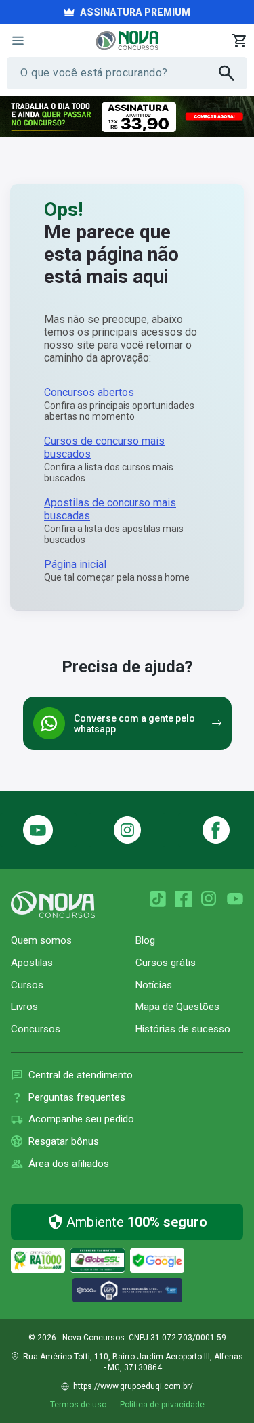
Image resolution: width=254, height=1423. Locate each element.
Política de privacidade (162, 1404)
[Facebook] (183, 899)
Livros (24, 1007)
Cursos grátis (165, 963)
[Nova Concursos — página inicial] (127, 40)
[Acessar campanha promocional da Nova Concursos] (127, 116)
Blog (145, 940)
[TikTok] (158, 899)
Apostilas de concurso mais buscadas (110, 509)
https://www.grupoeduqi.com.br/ (133, 1386)
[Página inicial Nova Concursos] (53, 904)
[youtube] (38, 830)
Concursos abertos (89, 392)
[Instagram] (127, 830)
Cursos (27, 985)
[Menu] (17, 40)
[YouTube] (235, 899)
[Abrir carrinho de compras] (239, 40)
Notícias (153, 985)
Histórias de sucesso (182, 1029)
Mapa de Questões (177, 1007)
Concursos (35, 1029)
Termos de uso (78, 1404)
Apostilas (32, 963)
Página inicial (75, 564)
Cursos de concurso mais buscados (104, 447)
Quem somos (41, 940)
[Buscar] (233, 73)
